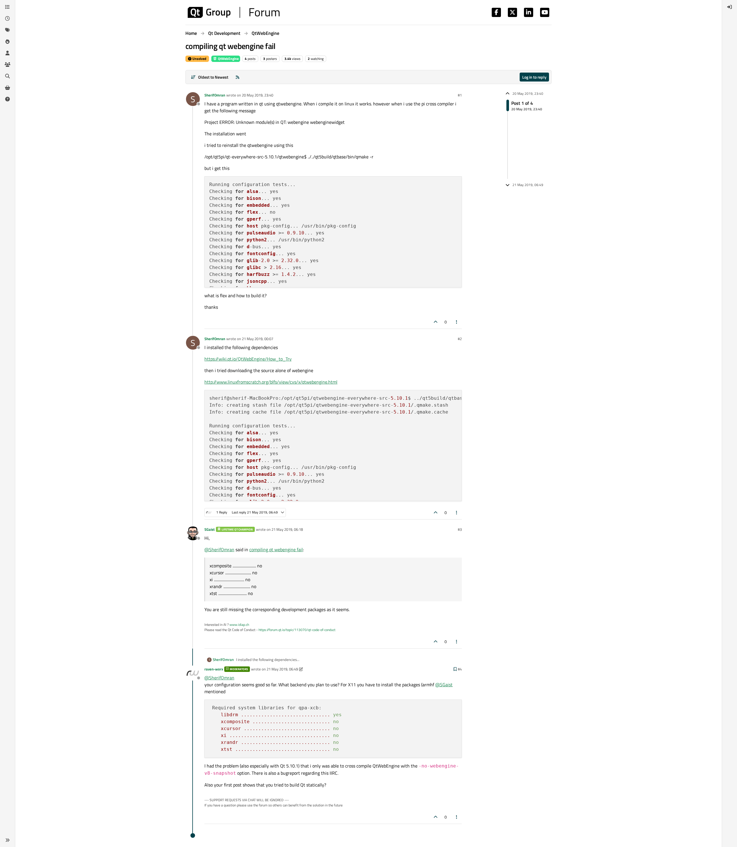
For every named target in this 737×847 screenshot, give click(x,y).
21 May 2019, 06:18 (287, 529)
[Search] (7, 76)
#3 (460, 529)
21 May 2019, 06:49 (282, 669)
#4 (460, 669)
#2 (460, 339)
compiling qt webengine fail (276, 549)
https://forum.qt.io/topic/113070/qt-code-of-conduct (297, 629)
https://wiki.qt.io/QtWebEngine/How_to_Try (248, 358)
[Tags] (7, 30)
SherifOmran (214, 95)
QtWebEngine (228, 58)
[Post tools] (457, 321)
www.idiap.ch (239, 624)
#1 (460, 95)
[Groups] (7, 64)
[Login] (729, 7)
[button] (7, 840)
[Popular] (7, 41)
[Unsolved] (7, 99)
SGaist (209, 529)
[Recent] (7, 18)
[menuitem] (729, 7)
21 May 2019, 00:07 (257, 339)
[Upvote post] (435, 321)
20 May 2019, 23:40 (257, 95)
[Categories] (7, 7)
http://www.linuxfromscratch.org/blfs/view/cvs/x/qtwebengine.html (270, 381)
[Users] (7, 53)
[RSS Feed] (237, 77)
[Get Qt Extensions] (7, 87)
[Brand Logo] (234, 12)
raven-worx (213, 669)
